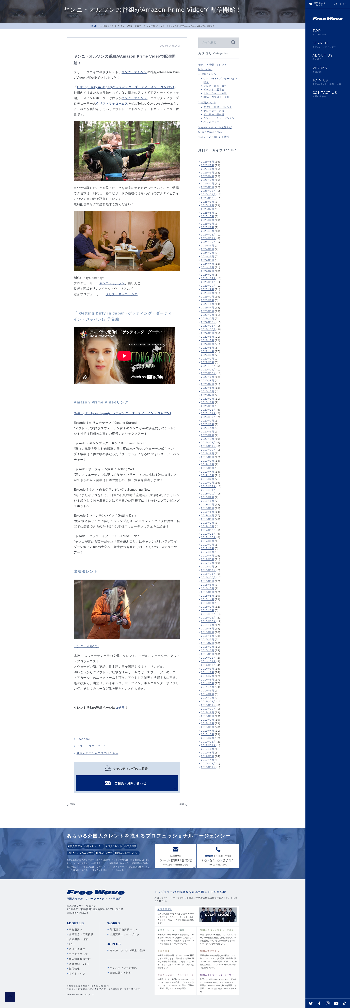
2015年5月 (207, 639)
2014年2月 (207, 694)
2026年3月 (207, 180)
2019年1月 (207, 482)
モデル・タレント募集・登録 (127, 950)
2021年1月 (207, 406)
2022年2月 (207, 358)
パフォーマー (211, 121)
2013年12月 (208, 701)
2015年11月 (208, 617)
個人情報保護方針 (80, 959)
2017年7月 (207, 544)
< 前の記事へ (72, 804)
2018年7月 (207, 504)
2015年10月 (208, 621)
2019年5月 (207, 468)
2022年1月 (207, 362)
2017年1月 (207, 566)
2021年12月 (208, 366)
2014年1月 (207, 698)
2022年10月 (208, 329)
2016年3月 (207, 603)
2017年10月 (208, 537)
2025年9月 (207, 201)
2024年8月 (207, 249)
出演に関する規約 (120, 972)
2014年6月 (207, 679)
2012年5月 (207, 756)
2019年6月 (207, 464)
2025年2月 (207, 227)
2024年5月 (207, 260)
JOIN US (327, 81)
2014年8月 (207, 672)
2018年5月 (207, 511)
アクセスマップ (78, 954)
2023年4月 (207, 307)
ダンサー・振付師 (214, 114)
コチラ (120, 707)
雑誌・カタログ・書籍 (216, 96)
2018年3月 (207, 519)
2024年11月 (208, 238)
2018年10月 (208, 493)
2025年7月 (207, 209)
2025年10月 (208, 198)
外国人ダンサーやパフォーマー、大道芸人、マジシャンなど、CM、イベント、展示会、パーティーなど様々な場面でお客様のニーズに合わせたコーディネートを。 (218, 983)
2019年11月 (208, 446)
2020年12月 (208, 409)
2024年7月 (207, 252)
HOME (94, 26)
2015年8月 (207, 628)
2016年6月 (207, 592)
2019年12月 (208, 442)
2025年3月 (207, 223)
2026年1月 (207, 187)
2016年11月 (208, 573)
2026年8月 (207, 161)
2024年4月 (207, 263)
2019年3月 (207, 475)
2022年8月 (207, 336)
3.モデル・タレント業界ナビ (215, 127)
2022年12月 (208, 322)
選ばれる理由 (77, 949)
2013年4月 (207, 730)
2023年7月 (207, 296)
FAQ (72, 944)
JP (335, 4)
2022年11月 (208, 325)
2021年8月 (207, 380)
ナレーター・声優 (214, 110)
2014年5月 (207, 683)
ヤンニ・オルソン (134, 98)
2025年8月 (207, 205)
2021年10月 (208, 373)
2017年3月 (207, 559)
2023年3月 (207, 311)
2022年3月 (207, 355)
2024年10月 (208, 242)
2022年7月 (207, 340)
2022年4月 (207, 351)
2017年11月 (208, 533)
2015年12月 (208, 614)
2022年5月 (207, 347)
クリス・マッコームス (122, 294)
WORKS (320, 69)
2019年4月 (207, 471)
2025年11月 (208, 194)
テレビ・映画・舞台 (215, 86)
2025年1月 (207, 231)
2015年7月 (207, 632)
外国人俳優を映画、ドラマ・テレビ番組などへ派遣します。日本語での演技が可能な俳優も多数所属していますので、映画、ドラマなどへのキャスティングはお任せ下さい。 (176, 959)
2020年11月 (208, 413)
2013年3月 (207, 734)
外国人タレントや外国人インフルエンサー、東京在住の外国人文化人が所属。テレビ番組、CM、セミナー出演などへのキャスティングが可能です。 (218, 937)
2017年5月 (207, 552)
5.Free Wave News (210, 132)
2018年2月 (207, 522)
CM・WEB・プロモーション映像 (138, 26)
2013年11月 (208, 705)
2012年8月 (207, 752)
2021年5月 (207, 391)
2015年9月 (207, 625)
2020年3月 (207, 431)
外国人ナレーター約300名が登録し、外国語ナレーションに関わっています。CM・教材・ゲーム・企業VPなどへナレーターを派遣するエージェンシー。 (176, 937)
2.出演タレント (207, 102)
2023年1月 (207, 318)
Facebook (84, 738)
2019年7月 (207, 460)
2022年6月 (207, 344)
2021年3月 (207, 398)
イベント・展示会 (214, 89)
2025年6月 (207, 212)
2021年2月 (207, 402)
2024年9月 (207, 245)
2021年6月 (207, 387)
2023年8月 (207, 293)
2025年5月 (207, 216)
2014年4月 (207, 687)
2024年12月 (208, 234)
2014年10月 (208, 665)
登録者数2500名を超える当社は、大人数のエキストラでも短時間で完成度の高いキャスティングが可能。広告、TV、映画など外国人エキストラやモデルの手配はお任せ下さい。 (218, 959)
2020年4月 (207, 428)
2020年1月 (207, 439)
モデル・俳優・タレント (212, 64)
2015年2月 (207, 650)
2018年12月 (208, 486)
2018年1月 (207, 526)
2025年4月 (207, 220)
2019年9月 (207, 453)
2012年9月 (207, 749)
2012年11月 (208, 745)
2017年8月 (207, 541)
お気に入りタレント (319, 4)
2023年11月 (208, 282)
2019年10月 (208, 449)
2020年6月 (207, 424)
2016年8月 (207, 584)
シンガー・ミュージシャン (219, 118)
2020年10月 (208, 417)
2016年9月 (207, 581)
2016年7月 (207, 588)
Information (205, 69)
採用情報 (74, 968)
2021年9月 (207, 377)
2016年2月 (207, 606)
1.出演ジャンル (108, 26)
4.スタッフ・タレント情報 (213, 136)
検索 (233, 42)
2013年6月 (207, 723)
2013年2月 (207, 738)
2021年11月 (208, 369)
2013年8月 (207, 716)
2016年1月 (207, 610)
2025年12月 (208, 190)
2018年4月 (207, 515)
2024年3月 (207, 267)
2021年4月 (207, 395)
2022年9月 (207, 333)
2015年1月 (207, 654)
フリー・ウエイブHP (91, 746)
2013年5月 (207, 727)
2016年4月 (207, 599)
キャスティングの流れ (123, 967)
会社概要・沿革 (78, 939)
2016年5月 (207, 595)
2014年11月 (208, 661)
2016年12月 (208, 570)
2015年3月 (207, 646)
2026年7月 (207, 165)
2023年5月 (207, 304)
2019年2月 (207, 479)
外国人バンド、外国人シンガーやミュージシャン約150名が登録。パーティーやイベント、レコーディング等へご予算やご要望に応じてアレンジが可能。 (176, 982)
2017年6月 (207, 548)
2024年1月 (207, 274)
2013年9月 (207, 712)
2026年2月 (207, 183)
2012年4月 (207, 760)
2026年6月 (207, 169)
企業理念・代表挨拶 (81, 934)
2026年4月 (207, 176)
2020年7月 (207, 420)
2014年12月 (208, 657)
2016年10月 (208, 577)
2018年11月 (208, 490)
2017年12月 (208, 530)
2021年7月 (207, 384)
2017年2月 (207, 563)
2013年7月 (207, 719)
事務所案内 (76, 929)
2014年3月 (207, 690)
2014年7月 (207, 676)
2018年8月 (207, 501)
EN (345, 4)
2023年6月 (207, 300)
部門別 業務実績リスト (124, 929)
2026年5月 (207, 172)
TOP (319, 32)
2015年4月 (207, 643)
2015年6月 (207, 636)
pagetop (10, 997)
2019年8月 (207, 457)
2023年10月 (208, 285)
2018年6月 (207, 508)
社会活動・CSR (79, 963)
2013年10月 (208, 708)
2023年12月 (208, 278)
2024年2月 (207, 271)
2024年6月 (207, 256)
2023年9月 (207, 289)
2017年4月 (207, 555)
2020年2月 (207, 435)
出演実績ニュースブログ (125, 934)
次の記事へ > (182, 804)
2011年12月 (208, 763)
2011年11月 (208, 767)
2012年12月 (208, 741)
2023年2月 (207, 315)
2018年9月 (207, 497)
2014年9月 (207, 668)
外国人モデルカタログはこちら (97, 753)
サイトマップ (77, 973)
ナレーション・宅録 (215, 93)
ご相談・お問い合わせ (130, 783)
